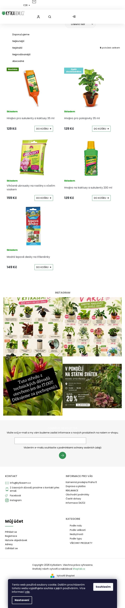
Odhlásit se (11, 548)
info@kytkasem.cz (20, 482)
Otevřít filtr (78, 24)
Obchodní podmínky (77, 494)
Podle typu (76, 538)
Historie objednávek (16, 540)
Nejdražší (17, 47)
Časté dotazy (73, 498)
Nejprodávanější (21, 54)
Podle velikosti (78, 530)
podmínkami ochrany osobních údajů (80, 447)
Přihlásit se (63, 456)
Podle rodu (76, 525)
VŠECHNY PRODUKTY (81, 543)
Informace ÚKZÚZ (75, 502)
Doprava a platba (75, 486)
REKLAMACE (72, 490)
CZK (25, 5)
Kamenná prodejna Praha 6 (81, 482)
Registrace (11, 536)
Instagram (16, 500)
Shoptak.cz (79, 568)
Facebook (15, 495)
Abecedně (18, 61)
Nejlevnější (18, 41)
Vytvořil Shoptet (66, 575)
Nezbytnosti (76, 534)
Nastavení (22, 600)
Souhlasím (103, 587)
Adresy (9, 544)
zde (27, 592)
